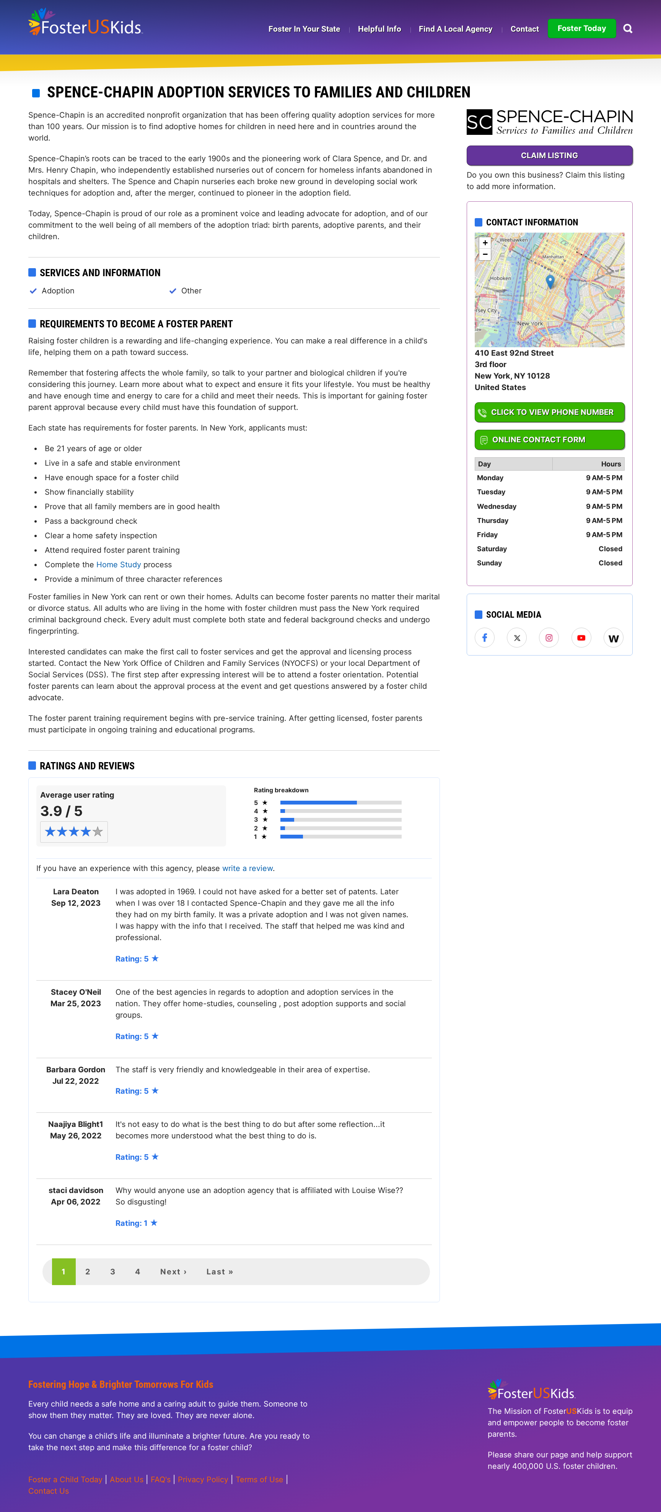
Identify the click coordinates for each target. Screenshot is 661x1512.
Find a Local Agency (456, 29)
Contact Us (48, 1491)
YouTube (582, 638)
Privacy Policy (203, 1479)
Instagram (549, 638)
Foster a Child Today (65, 1479)
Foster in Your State (304, 29)
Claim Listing (549, 155)
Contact (525, 29)
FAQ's (161, 1479)
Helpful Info (379, 29)
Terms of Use (259, 1479)
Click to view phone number (552, 412)
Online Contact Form (538, 439)
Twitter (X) (517, 638)
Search (628, 28)
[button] (550, 282)
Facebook (485, 638)
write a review (247, 868)
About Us (126, 1479)
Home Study (118, 564)
